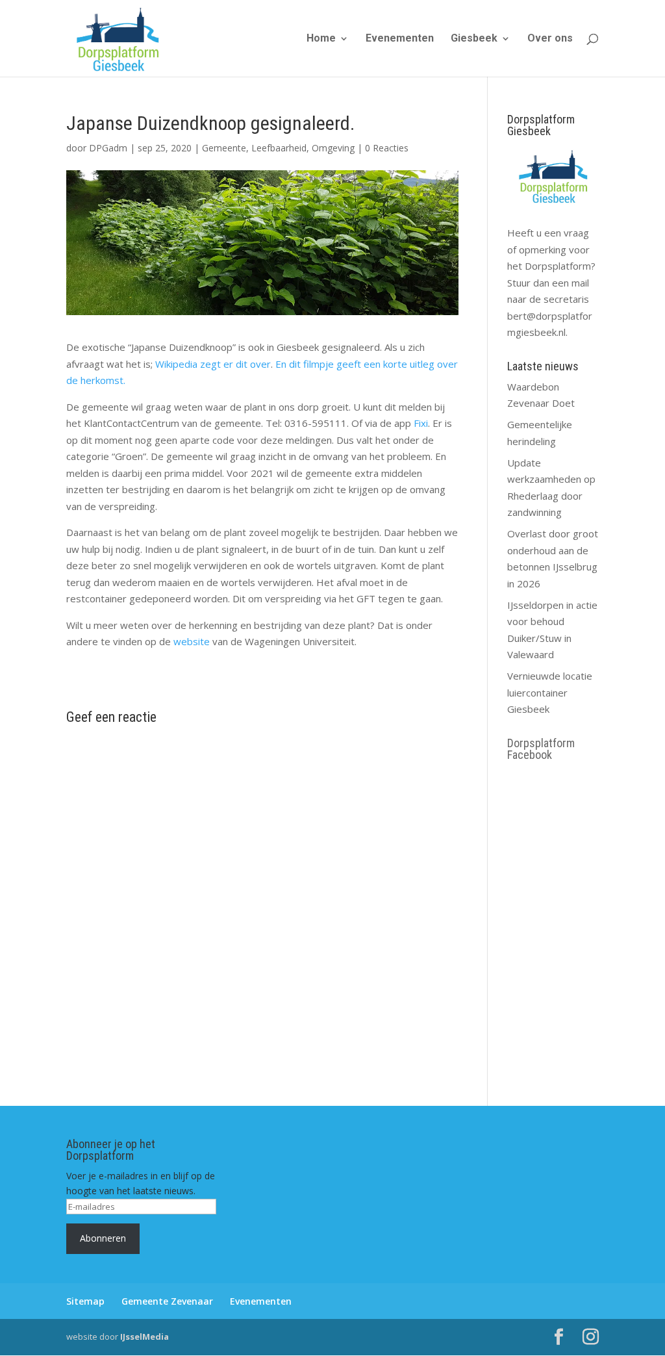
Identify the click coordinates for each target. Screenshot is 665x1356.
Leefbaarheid (279, 148)
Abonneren (103, 1238)
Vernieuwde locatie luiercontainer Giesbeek (549, 692)
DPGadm (108, 148)
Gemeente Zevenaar (167, 1301)
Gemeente (224, 148)
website (192, 641)
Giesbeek (474, 39)
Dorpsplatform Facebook (541, 748)
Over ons (550, 39)
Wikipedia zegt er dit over (213, 363)
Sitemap (85, 1301)
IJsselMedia (144, 1336)
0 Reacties (386, 148)
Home (321, 39)
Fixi (421, 422)
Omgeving (333, 148)
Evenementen (400, 39)
